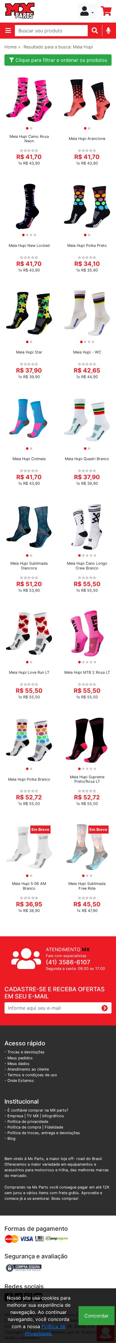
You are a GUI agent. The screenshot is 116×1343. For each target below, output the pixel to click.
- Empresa (13, 1116)
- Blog (9, 1138)
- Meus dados (16, 1063)
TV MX (33, 1116)
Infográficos (53, 1116)
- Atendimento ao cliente (26, 1069)
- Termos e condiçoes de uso (30, 1075)
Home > (12, 46)
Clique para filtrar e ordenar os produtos (60, 60)
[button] (87, 11)
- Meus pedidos (18, 1058)
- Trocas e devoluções (24, 1052)
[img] (108, 30)
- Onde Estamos (19, 1080)
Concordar (96, 1316)
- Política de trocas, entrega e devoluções (42, 1133)
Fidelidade (54, 1127)
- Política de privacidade (26, 1121)
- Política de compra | (24, 1127)
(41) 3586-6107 (68, 962)
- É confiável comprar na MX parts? (36, 1110)
